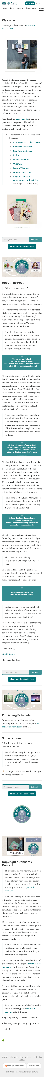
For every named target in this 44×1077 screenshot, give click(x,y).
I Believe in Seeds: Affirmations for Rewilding (26, 178)
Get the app (34, 1066)
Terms (29, 1057)
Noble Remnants (21, 159)
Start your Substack (15, 1066)
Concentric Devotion (22, 146)
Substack (10, 1072)
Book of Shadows (21, 168)
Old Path (17, 164)
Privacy (23, 1057)
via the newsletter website (20, 725)
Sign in (39, 3)
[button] (4, 8)
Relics (16, 155)
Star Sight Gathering (22, 151)
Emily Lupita (22, 119)
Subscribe (30, 3)
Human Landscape (22, 172)
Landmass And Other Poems (26, 142)
